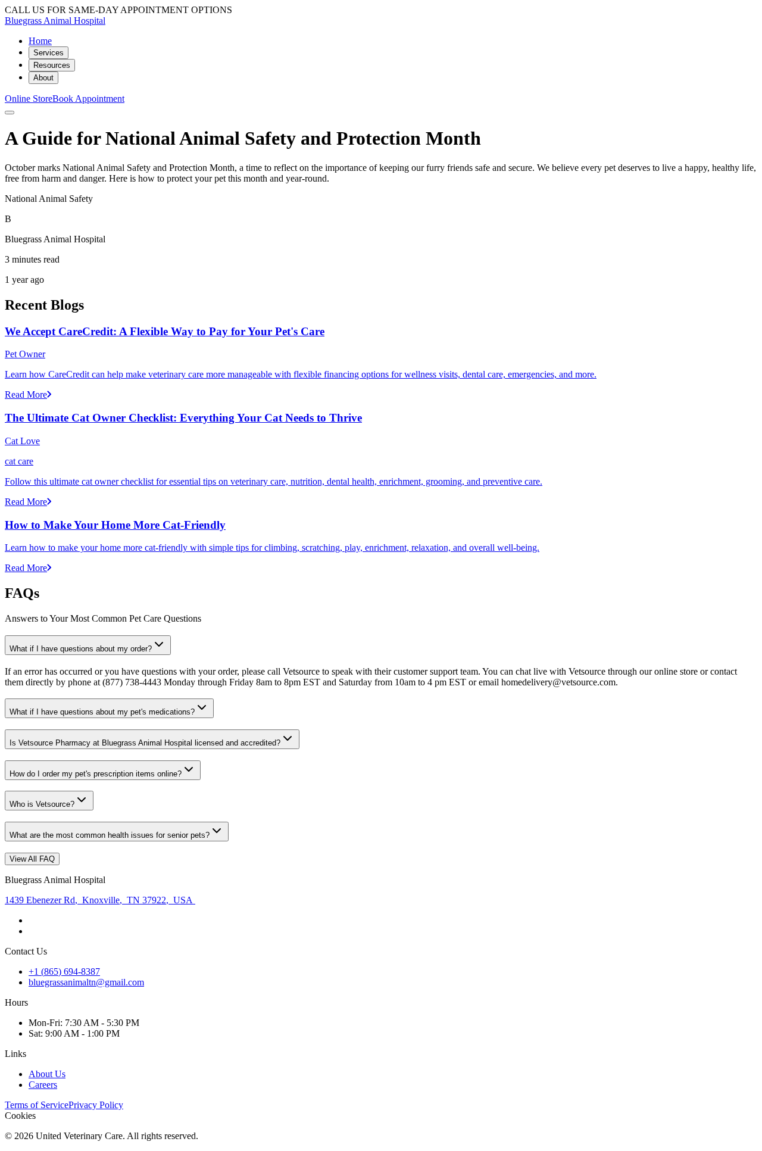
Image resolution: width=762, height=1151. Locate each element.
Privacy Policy (95, 1105)
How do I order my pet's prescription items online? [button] (96, 773)
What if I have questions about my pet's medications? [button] (102, 711)
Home (40, 41)
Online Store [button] (28, 98)
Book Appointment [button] (88, 98)
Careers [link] (43, 1085)
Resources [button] (51, 65)
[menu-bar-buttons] (9, 112)
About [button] (43, 77)
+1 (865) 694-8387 (64, 971)
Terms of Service (36, 1105)
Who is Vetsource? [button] (42, 804)
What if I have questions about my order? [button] (81, 648)
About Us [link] (47, 1074)
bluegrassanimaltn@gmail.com (86, 982)
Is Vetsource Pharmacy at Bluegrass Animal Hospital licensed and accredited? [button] (145, 742)
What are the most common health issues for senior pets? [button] (110, 835)
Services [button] (48, 52)
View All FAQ (32, 858)
